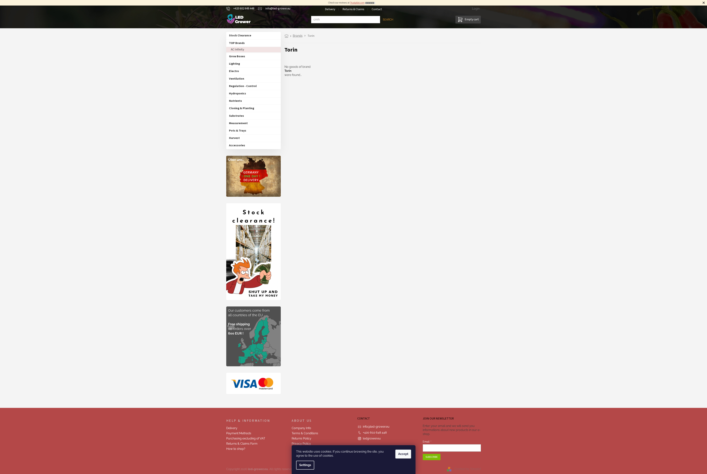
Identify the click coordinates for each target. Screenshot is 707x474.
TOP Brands (237, 43)
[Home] (287, 36)
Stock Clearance (240, 35)
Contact (377, 9)
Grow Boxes (237, 56)
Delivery (330, 9)
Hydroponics (237, 93)
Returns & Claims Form (241, 443)
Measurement (238, 123)
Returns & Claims (353, 9)
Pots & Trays (237, 131)
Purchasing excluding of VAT (245, 438)
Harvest (234, 138)
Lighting (234, 64)
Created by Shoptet (467, 469)
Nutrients (235, 101)
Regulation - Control (243, 86)
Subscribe (431, 457)
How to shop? (235, 449)
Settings (305, 465)
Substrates (236, 116)
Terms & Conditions (305, 433)
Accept (403, 454)
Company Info (301, 428)
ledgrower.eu (372, 438)
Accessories (237, 145)
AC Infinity (237, 49)
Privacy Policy (301, 443)
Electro (234, 71)
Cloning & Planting (241, 108)
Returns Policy (301, 438)
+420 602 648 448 (375, 432)
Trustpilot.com (357, 2)
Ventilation (236, 79)
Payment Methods (238, 433)
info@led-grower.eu (376, 426)
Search (388, 19)
